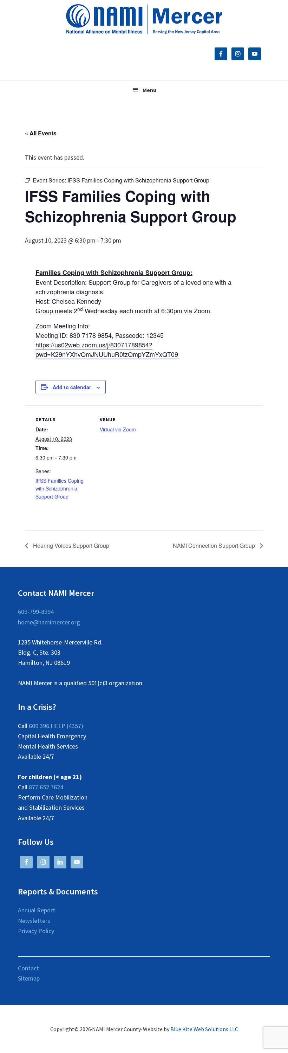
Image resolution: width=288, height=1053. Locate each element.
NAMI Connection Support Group (214, 545)
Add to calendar (72, 387)
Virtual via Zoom (118, 429)
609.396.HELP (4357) (56, 726)
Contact (28, 968)
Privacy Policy (36, 931)
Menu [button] (149, 90)
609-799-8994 (36, 612)
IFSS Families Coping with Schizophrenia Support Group (59, 488)
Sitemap (29, 978)
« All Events (41, 133)
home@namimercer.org (49, 622)
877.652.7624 (46, 787)
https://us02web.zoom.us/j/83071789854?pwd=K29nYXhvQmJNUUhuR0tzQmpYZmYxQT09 (106, 349)
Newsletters (34, 921)
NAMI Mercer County (144, 19)
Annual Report (36, 910)
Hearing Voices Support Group (70, 545)
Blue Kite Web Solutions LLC (204, 1029)
